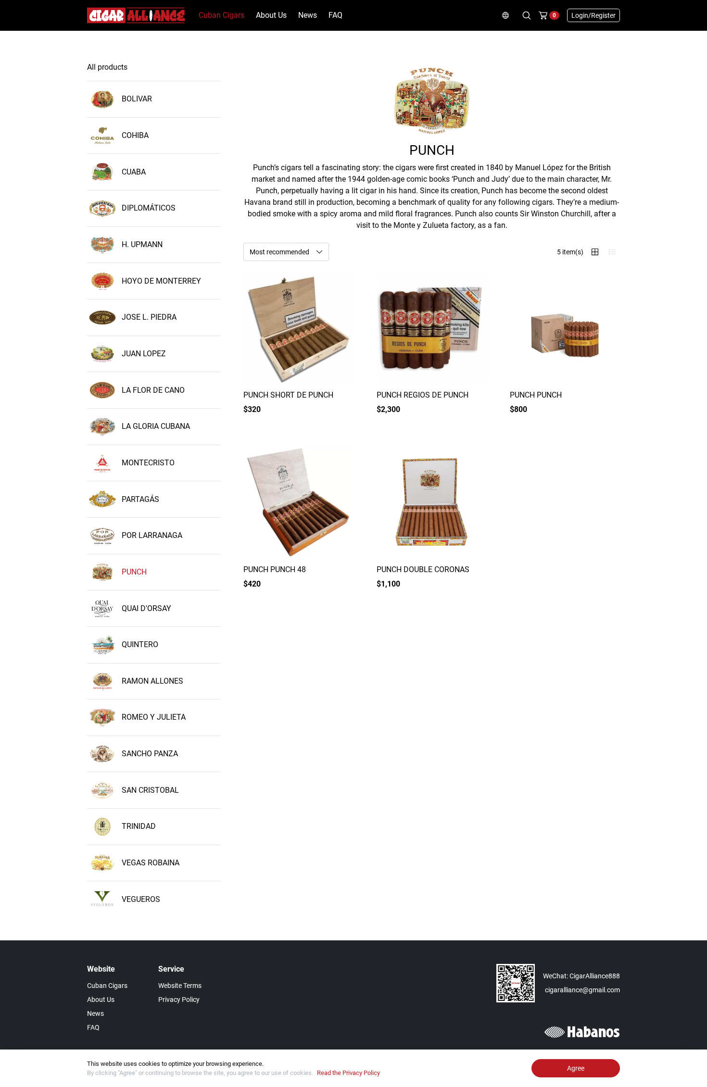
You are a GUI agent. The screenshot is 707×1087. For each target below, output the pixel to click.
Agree (575, 1068)
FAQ (335, 15)
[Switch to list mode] (612, 252)
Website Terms (180, 985)
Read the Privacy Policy (348, 1072)
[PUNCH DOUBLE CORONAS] (432, 502)
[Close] (699, 1057)
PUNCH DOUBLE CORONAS (423, 569)
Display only (328, 414)
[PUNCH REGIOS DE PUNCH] (432, 328)
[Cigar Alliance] (136, 14)
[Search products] (526, 15)
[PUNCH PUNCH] (565, 328)
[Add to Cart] (604, 415)
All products (107, 67)
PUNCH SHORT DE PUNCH (288, 395)
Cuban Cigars (221, 15)
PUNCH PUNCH (536, 395)
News (307, 15)
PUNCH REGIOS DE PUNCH (422, 395)
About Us (271, 15)
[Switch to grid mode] (595, 252)
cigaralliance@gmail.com (582, 990)
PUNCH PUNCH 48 (274, 569)
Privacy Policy (179, 999)
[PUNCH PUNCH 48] (298, 502)
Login (593, 15)
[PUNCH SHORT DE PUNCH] (298, 328)
